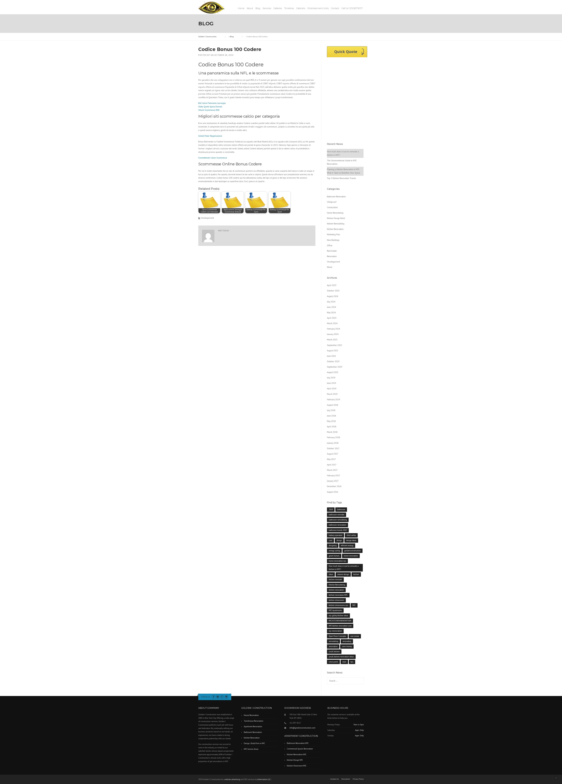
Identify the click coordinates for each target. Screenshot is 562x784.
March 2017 (332, 470)
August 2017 (332, 453)
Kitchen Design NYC (295, 760)
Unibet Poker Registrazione (210, 136)
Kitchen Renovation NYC (296, 754)
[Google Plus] (222, 697)
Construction (332, 207)
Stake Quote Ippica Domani (210, 106)
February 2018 (333, 437)
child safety (351, 535)
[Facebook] (213, 697)
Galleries (277, 8)
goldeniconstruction (352, 550)
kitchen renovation (336, 590)
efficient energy (347, 545)
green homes (334, 556)
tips (352, 662)
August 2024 (332, 296)
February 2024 (333, 328)
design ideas (351, 540)
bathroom (341, 509)
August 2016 (332, 492)
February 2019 (333, 399)
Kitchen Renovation (335, 229)
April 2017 (331, 464)
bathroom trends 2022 (338, 530)
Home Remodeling (335, 212)
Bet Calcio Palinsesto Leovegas (212, 103)
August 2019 (332, 372)
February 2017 (333, 475)
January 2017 (333, 481)
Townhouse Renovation (253, 721)
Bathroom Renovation (336, 196)
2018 (331, 509)
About (250, 8)
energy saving (334, 550)
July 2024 (331, 301)
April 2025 (331, 285)
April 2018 (331, 426)
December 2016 (334, 486)
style (344, 662)
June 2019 (331, 383)
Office (329, 245)
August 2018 (332, 405)
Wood (329, 267)
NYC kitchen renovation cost (340, 626)
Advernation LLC (263, 779)
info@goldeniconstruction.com (302, 728)
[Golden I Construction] (211, 7)
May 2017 (331, 459)
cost (330, 540)
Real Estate (332, 251)
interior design (343, 574)
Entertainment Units (318, 8)
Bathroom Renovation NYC (298, 743)
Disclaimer (345, 779)
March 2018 (332, 432)
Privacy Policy (358, 779)
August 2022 (332, 350)
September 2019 (334, 366)
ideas (331, 574)
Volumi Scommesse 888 (208, 110)
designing (333, 545)
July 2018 (331, 410)
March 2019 (332, 394)
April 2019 (331, 388)
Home (241, 8)
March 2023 (332, 339)
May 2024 (331, 312)
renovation (333, 646)
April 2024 (331, 318)
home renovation (351, 556)
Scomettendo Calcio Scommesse (212, 157)
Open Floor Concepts (337, 636)
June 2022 (331, 356)
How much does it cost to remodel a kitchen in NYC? (344, 568)
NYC (354, 605)
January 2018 (333, 443)
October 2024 (333, 290)
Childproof (331, 202)
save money (347, 646)
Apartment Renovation (253, 726)
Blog (257, 8)
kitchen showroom (336, 600)
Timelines (289, 8)
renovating (346, 641)
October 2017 (333, 448)
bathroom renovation (337, 525)
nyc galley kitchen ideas (338, 615)
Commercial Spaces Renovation (300, 749)
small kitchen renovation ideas (341, 656)
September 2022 (334, 345)
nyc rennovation (335, 631)
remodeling (333, 641)
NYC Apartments (335, 610)
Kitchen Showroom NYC (296, 766)
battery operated (335, 535)
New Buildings (333, 240)
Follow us (205, 697)
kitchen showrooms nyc (338, 605)
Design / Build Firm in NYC (254, 743)
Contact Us (334, 779)
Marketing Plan (333, 234)
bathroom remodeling (338, 520)
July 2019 (331, 377)
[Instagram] (226, 697)
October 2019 (333, 361)
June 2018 (331, 415)
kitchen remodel (335, 579)
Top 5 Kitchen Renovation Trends (341, 178)
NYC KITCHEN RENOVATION (340, 620)
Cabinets (300, 8)
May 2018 (331, 421)
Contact (335, 8)
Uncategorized (333, 261)
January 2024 (333, 334)
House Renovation (251, 715)
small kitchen (334, 651)
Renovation (332, 256)
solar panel (333, 662)
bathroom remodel (336, 514)
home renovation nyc (337, 561)
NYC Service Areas (251, 749)
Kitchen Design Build (336, 218)
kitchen (356, 574)
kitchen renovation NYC (338, 595)
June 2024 (331, 307)
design (339, 540)
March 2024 (332, 323)
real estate (354, 636)
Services (267, 8)
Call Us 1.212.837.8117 (352, 8)
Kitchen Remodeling (335, 223)
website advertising (232, 779)
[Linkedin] (217, 697)
